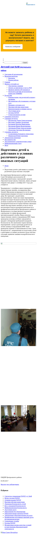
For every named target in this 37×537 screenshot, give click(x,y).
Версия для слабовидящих (10, 484)
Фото (6, 145)
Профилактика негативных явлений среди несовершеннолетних (19, 518)
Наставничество (10, 140)
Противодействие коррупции (18, 107)
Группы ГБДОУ (13, 113)
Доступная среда (14, 111)
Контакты (11, 78)
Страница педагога (11, 118)
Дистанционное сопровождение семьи (18, 141)
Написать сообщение (12, 46)
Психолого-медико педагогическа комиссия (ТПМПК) (20, 92)
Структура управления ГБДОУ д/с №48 (18, 496)
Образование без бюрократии (15, 512)
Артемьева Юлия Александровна (19, 128)
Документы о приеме (15, 86)
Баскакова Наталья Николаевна (19, 124)
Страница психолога (12, 116)
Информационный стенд (13, 143)
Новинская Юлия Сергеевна (18, 136)
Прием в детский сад (12, 84)
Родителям (8, 95)
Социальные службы (12, 521)
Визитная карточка (11, 76)
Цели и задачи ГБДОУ (12, 498)
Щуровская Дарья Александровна (20, 120)
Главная (7, 82)
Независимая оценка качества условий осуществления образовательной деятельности (18, 527)
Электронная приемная (13, 138)
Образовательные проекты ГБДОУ (16, 513)
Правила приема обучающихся (19, 90)
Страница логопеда (11, 132)
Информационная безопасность (16, 508)
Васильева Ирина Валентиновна (19, 126)
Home (7, 166)
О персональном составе (17, 115)
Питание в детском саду (16, 105)
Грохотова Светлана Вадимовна (19, 130)
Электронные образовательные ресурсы (18, 515)
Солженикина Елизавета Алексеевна (21, 134)
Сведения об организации (13, 74)
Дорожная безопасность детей (15, 504)
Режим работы (13, 80)
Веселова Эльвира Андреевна (18, 122)
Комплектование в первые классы (20, 109)
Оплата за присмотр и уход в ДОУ (20, 88)
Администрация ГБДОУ (13, 500)
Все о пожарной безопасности (15, 506)
